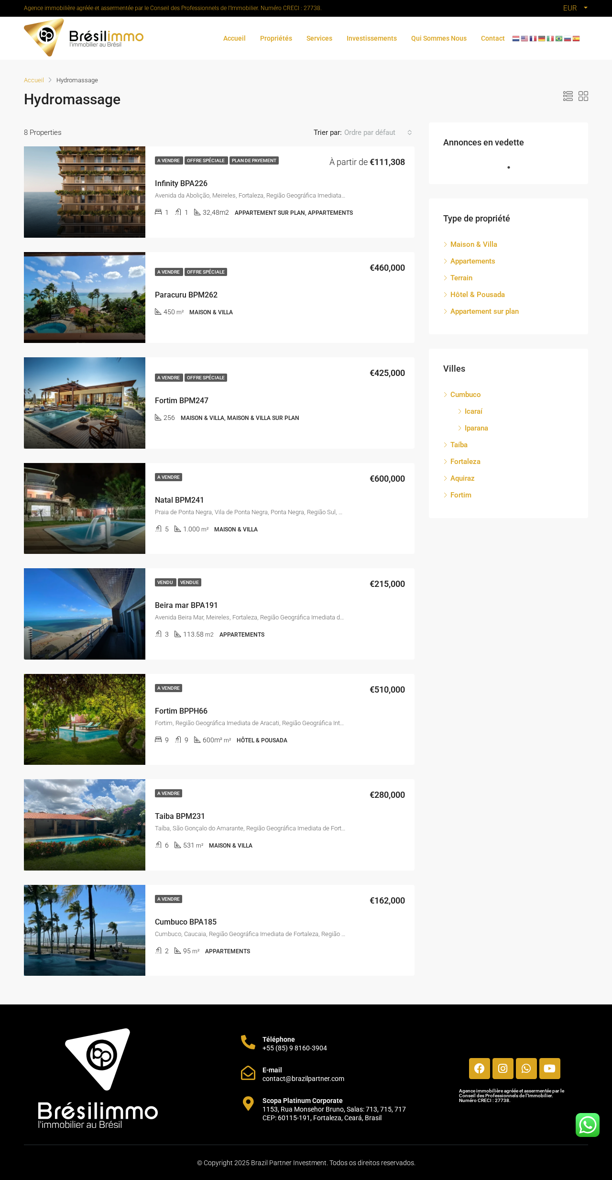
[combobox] (378, 132)
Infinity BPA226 (181, 183)
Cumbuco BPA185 (186, 921)
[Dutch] (516, 38)
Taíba (459, 445)
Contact (493, 38)
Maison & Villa (473, 244)
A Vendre (169, 160)
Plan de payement (254, 160)
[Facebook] (479, 1068)
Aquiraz (462, 478)
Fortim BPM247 (181, 400)
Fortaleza (465, 461)
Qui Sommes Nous (439, 38)
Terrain (461, 278)
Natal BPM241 (179, 500)
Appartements (472, 261)
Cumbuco (465, 394)
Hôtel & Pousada (477, 294)
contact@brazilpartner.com (303, 1078)
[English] (525, 38)
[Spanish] (576, 38)
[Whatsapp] (526, 1068)
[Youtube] (549, 1068)
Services (319, 38)
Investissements (372, 38)
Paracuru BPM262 (186, 294)
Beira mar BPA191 (186, 605)
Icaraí (473, 411)
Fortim (460, 495)
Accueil (234, 38)
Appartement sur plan (484, 311)
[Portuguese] (559, 38)
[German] (542, 38)
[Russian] (568, 38)
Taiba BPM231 (180, 816)
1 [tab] (513, 167)
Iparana (476, 428)
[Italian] (550, 38)
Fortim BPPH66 (181, 711)
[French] (533, 38)
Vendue (189, 582)
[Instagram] (503, 1068)
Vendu (165, 582)
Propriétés (276, 38)
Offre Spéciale (206, 160)
